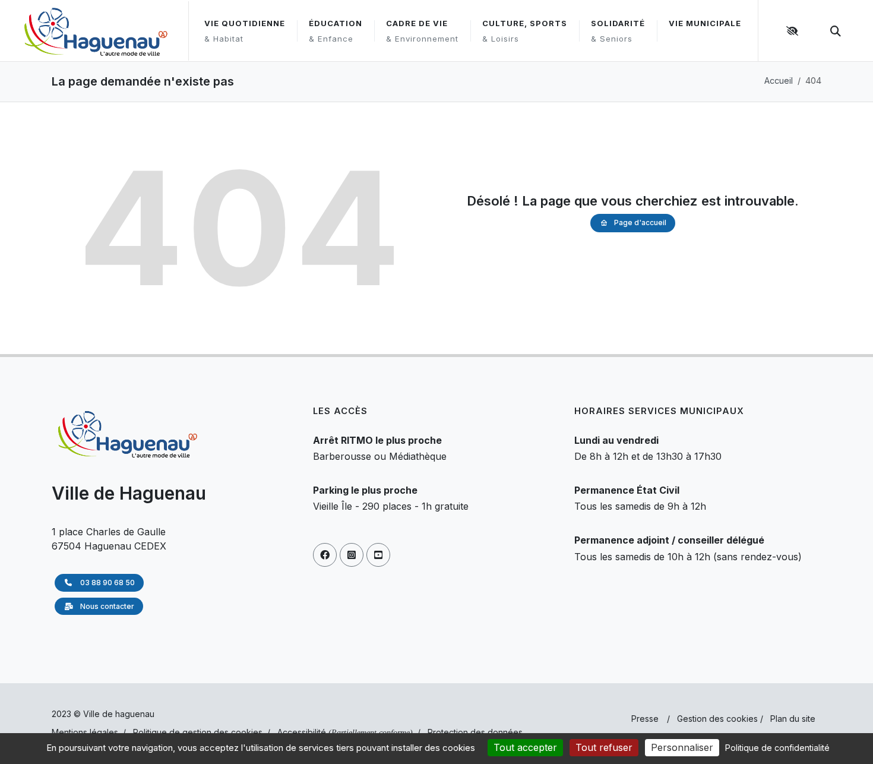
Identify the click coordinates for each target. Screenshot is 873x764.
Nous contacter (106, 606)
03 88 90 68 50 (106, 582)
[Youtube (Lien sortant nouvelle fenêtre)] (378, 555)
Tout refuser (603, 747)
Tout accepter (525, 747)
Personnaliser (682, 747)
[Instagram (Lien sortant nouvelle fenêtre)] (351, 555)
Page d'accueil (640, 222)
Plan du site (792, 719)
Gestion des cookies (717, 719)
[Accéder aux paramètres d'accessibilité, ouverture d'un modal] (794, 30)
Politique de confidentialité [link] (777, 748)
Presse (645, 719)
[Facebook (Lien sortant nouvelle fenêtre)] (325, 555)
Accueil (778, 80)
